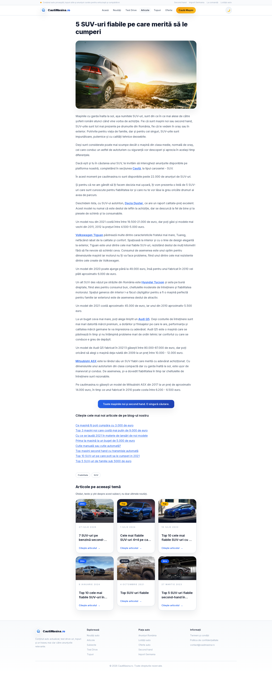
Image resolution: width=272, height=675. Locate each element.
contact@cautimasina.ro (202, 645)
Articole (145, 10)
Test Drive (131, 10)
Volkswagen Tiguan (89, 235)
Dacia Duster (134, 203)
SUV (96, 475)
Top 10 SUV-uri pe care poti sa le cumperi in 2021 (108, 456)
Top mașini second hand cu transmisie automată (107, 451)
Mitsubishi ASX (86, 361)
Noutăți (117, 10)
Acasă (105, 10)
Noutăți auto (93, 635)
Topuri (157, 10)
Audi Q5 (144, 319)
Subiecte (91, 645)
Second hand (180, 2)
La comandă (212, 2)
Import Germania (196, 2)
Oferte (168, 10)
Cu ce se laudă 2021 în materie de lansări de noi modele (112, 435)
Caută (137, 168)
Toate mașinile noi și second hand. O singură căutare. (136, 404)
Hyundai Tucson (153, 282)
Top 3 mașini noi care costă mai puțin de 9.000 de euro (112, 430)
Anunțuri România (147, 635)
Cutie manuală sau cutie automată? (98, 445)
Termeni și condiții (199, 635)
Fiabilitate (83, 475)
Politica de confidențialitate (204, 640)
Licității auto (226, 2)
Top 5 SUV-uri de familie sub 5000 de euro (103, 461)
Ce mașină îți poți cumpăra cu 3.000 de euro (104, 425)
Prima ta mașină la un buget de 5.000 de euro (105, 440)
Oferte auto (144, 645)
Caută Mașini (186, 10)
